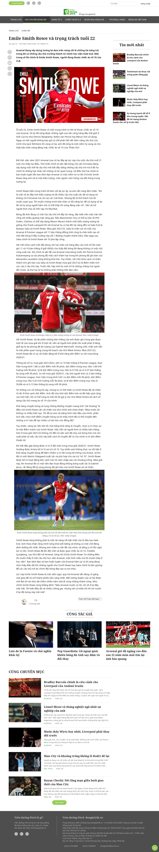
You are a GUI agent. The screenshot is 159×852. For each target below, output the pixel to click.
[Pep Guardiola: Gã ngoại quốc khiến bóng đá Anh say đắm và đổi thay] (79, 634)
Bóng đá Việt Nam (137, 20)
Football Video (117, 20)
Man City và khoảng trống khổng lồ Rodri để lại (76, 756)
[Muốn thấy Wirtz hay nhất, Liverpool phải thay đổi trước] (119, 102)
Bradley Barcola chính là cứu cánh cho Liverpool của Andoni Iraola (71, 684)
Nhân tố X (57, 20)
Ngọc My (47, 797)
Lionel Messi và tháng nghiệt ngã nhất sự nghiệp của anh (137, 88)
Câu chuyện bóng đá (36, 20)
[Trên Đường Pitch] (70, 12)
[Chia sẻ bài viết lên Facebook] (9, 52)
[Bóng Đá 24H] (87, 14)
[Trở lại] (9, 74)
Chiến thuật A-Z (73, 20)
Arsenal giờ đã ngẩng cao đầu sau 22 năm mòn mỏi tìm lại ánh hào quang (126, 655)
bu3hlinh (48, 698)
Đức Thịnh (48, 768)
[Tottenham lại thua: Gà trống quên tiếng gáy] (119, 74)
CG (16, 44)
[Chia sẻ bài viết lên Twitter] (9, 57)
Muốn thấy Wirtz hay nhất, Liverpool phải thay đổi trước (137, 102)
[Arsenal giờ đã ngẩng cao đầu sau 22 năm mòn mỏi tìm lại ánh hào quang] (128, 634)
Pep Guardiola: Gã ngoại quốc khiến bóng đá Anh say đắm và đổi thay (78, 655)
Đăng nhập (145, 3)
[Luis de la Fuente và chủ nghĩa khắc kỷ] (31, 634)
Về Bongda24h (17, 3)
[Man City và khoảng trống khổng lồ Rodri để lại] (25, 761)
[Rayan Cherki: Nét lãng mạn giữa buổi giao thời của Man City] (25, 786)
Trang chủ (15, 20)
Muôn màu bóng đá (94, 20)
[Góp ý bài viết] (9, 68)
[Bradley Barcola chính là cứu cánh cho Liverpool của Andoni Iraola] (119, 57)
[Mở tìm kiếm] (134, 3)
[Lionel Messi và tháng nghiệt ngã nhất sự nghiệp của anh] (119, 88)
